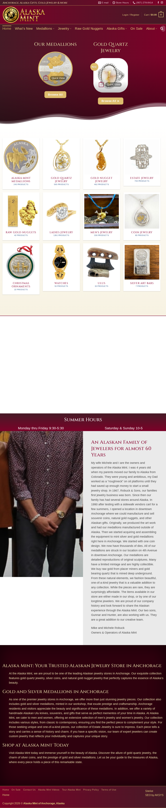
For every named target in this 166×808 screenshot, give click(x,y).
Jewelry (63, 28)
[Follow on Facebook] (158, 2)
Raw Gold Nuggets (89, 28)
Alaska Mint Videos (48, 790)
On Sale (136, 28)
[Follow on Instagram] (162, 2)
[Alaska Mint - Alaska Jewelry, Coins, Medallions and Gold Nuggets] (24, 15)
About (150, 28)
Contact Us (29, 790)
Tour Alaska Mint (71, 790)
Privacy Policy (91, 790)
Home (6, 28)
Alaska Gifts (116, 28)
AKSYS (159, 795)
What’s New (24, 28)
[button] (130, 15)
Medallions (44, 28)
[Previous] (34, 68)
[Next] (76, 68)
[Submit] (162, 29)
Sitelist (149, 791)
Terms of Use (108, 790)
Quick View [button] (58, 78)
